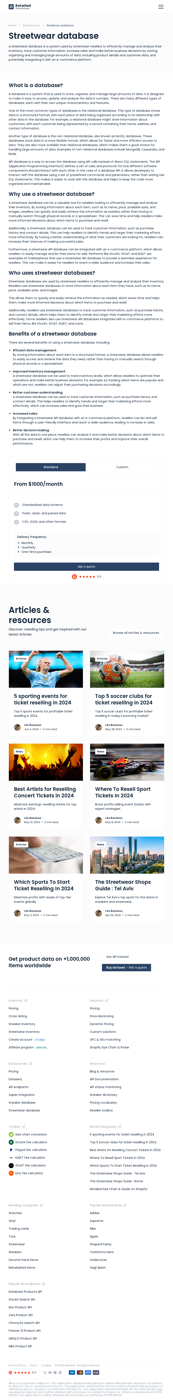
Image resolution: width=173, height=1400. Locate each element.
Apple (94, 1236)
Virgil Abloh (98, 1268)
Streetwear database (24, 1110)
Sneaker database (22, 1102)
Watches (15, 1213)
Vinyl (12, 1221)
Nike (93, 1229)
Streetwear (17, 1244)
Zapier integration (22, 1095)
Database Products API (25, 1292)
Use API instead (117, 957)
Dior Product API (20, 1307)
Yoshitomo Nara (102, 1252)
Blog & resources (102, 1071)
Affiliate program (28, 1047)
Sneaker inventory (22, 1024)
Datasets (15, 1079)
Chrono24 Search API (24, 1323)
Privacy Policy (17, 1365)
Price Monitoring (102, 1016)
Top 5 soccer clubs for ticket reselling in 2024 (123, 1142)
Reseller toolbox (101, 1110)
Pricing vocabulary (103, 1102)
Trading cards (19, 1229)
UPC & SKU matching (105, 1039)
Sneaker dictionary (103, 1095)
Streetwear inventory (24, 1032)
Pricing (13, 1008)
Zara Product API (21, 1315)
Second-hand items (23, 1260)
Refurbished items (22, 1268)
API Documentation (104, 1079)
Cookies (46, 1365)
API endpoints (18, 1087)
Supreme (96, 1221)
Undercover (98, 1260)
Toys (12, 1236)
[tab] (51, 467)
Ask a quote (86, 566)
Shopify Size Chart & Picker (109, 1047)
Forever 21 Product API (25, 1331)
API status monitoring (105, 1087)
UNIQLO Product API (23, 1338)
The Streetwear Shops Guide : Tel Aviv (117, 1173)
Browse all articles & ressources (136, 633)
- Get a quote (126, 967)
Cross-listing (18, 1016)
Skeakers (15, 1252)
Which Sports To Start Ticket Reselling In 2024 (123, 1166)
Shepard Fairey (101, 1244)
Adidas (95, 1213)
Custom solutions (103, 1032)
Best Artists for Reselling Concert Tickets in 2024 (125, 1150)
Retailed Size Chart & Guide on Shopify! (118, 1189)
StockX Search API (22, 1299)
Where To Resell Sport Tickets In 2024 (117, 1158)
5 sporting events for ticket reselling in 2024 (122, 1134)
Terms (34, 1365)
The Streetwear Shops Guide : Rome (116, 1181)
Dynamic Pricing (102, 1024)
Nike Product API (20, 1346)
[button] (160, 7)
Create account (26, 1039)
